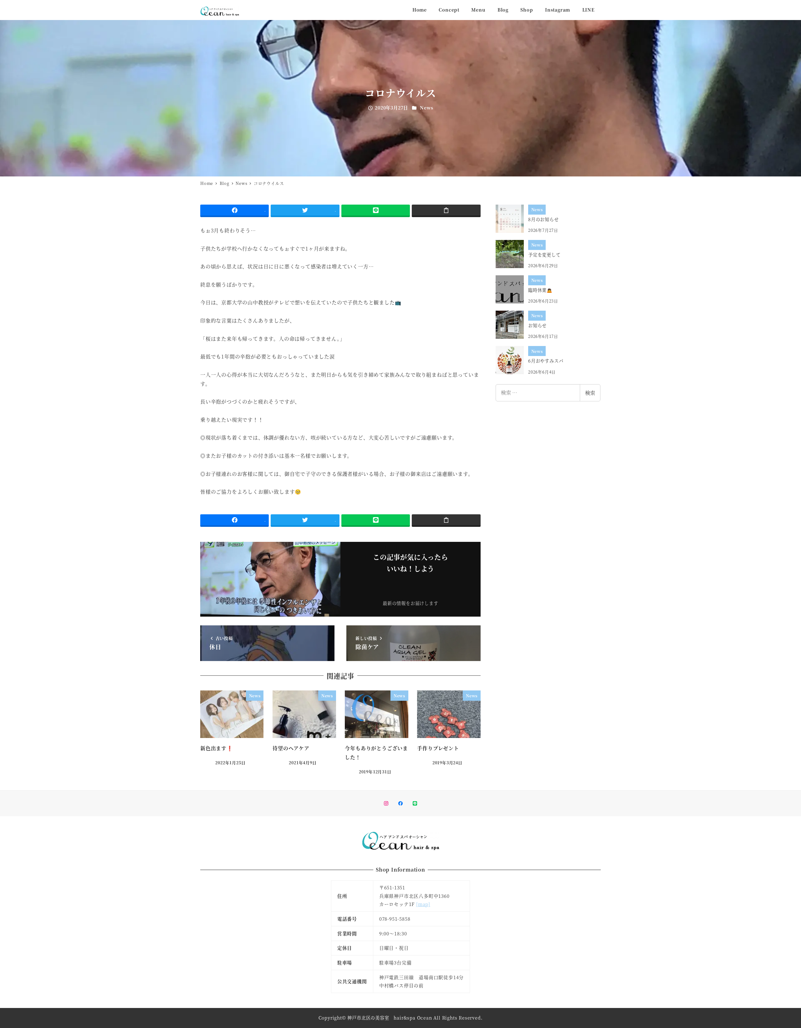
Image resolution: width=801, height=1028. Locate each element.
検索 (590, 392)
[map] (423, 904)
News (426, 107)
